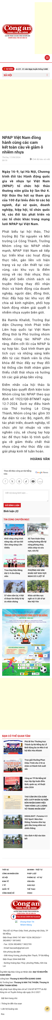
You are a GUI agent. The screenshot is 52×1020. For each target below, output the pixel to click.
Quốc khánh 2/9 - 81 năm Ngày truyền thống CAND (21, 69)
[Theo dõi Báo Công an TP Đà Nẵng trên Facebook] (26, 917)
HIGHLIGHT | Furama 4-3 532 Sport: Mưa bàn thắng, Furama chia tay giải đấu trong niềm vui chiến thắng (36, 822)
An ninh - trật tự (34, 870)
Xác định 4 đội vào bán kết (35, 837)
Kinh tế (5, 881)
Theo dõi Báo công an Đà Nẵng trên (17, 472)
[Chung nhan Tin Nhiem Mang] (26, 923)
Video (29, 893)
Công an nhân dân (10, 873)
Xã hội (8, 75)
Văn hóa (31, 881)
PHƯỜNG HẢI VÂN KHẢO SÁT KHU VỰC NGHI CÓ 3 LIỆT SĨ (37, 573)
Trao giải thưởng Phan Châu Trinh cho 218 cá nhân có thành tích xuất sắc (35, 764)
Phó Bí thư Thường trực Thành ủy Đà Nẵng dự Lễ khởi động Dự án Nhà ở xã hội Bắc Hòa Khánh (36, 746)
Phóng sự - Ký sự (34, 877)
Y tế (4, 885)
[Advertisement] (26, 105)
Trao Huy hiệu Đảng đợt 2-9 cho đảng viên (13, 573)
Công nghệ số (8, 893)
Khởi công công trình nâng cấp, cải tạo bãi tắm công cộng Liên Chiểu (13, 543)
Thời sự (5, 870)
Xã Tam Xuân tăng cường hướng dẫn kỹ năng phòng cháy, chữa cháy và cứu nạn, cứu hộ (37, 544)
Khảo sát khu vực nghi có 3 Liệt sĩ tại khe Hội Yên (36, 598)
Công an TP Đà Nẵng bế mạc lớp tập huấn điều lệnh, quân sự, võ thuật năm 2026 (35, 782)
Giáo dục (31, 885)
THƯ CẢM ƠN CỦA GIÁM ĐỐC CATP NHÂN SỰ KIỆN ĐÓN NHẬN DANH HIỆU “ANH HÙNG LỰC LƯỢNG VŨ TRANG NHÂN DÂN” (36, 803)
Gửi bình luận (12, 505)
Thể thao (31, 889)
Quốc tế (5, 889)
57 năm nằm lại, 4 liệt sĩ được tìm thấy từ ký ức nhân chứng (14, 598)
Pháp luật (31, 873)
